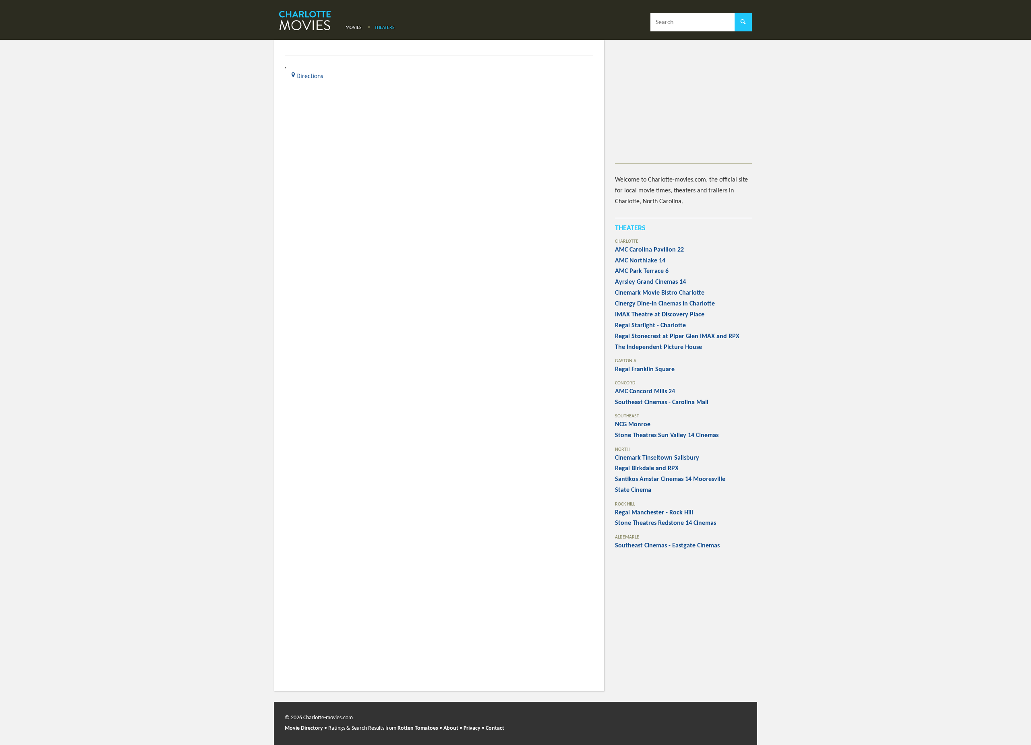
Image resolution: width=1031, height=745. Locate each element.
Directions (309, 76)
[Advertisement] (683, 107)
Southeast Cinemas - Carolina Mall (661, 402)
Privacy (472, 728)
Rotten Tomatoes (417, 728)
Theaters (385, 27)
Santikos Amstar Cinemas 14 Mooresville (670, 479)
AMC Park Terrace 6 (642, 271)
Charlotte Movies (305, 21)
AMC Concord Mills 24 (645, 391)
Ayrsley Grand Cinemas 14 (650, 282)
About (450, 728)
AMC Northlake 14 (640, 261)
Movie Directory (304, 728)
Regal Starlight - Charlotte (650, 325)
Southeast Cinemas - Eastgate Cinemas (667, 546)
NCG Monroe (632, 424)
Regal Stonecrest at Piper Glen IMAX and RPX (677, 336)
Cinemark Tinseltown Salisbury (657, 458)
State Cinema (633, 490)
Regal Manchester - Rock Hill (654, 513)
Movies (354, 27)
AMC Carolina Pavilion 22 (649, 250)
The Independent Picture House (658, 347)
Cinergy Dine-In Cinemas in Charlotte (665, 304)
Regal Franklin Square (645, 369)
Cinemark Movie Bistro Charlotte (659, 293)
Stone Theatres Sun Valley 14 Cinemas (666, 435)
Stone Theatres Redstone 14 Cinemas (665, 523)
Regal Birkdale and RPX (647, 468)
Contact (495, 728)
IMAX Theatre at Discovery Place (659, 315)
